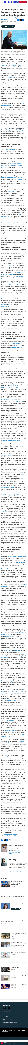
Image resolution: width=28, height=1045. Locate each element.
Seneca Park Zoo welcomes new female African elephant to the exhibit (19, 935)
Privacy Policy (6, 1016)
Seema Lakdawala (15, 343)
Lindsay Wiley (10, 191)
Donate (24, 2)
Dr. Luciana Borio (5, 569)
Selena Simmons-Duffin (11, 18)
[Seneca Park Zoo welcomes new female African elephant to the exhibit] (5, 936)
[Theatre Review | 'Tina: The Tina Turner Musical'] (5, 986)
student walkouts (12, 556)
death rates (17, 650)
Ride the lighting (15, 967)
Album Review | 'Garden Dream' (18, 975)
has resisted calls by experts (15, 401)
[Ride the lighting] (5, 969)
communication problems (8, 224)
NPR (15, 835)
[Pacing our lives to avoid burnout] (5, 906)
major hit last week (11, 613)
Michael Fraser (8, 265)
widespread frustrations (7, 487)
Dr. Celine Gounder (9, 757)
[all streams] (26, 1043)
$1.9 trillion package (6, 455)
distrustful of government (8, 160)
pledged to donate (9, 730)
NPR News (8, 835)
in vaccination (8, 650)
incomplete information (7, 165)
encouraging (5, 65)
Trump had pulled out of (7, 720)
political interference (15, 163)
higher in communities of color (9, 640)
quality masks (5, 511)
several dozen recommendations (14, 700)
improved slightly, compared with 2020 (11, 177)
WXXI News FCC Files (7, 1019)
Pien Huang (4, 19)
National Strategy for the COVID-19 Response (13, 130)
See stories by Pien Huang (15, 871)
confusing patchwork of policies (11, 440)
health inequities (9, 636)
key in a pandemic (10, 149)
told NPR (3, 606)
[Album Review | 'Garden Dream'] (5, 978)
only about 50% (21, 179)
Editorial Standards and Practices (10, 1022)
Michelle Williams (9, 77)
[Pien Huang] (4, 862)
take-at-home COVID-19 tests (15, 691)
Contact (4, 1013)
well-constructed (16, 65)
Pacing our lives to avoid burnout (18, 904)
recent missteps (7, 223)
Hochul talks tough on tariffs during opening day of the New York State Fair (18, 883)
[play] (2, 1043)
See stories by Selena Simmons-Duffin (17, 853)
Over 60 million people (12, 285)
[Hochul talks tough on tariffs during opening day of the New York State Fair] (5, 884)
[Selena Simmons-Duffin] (4, 848)
